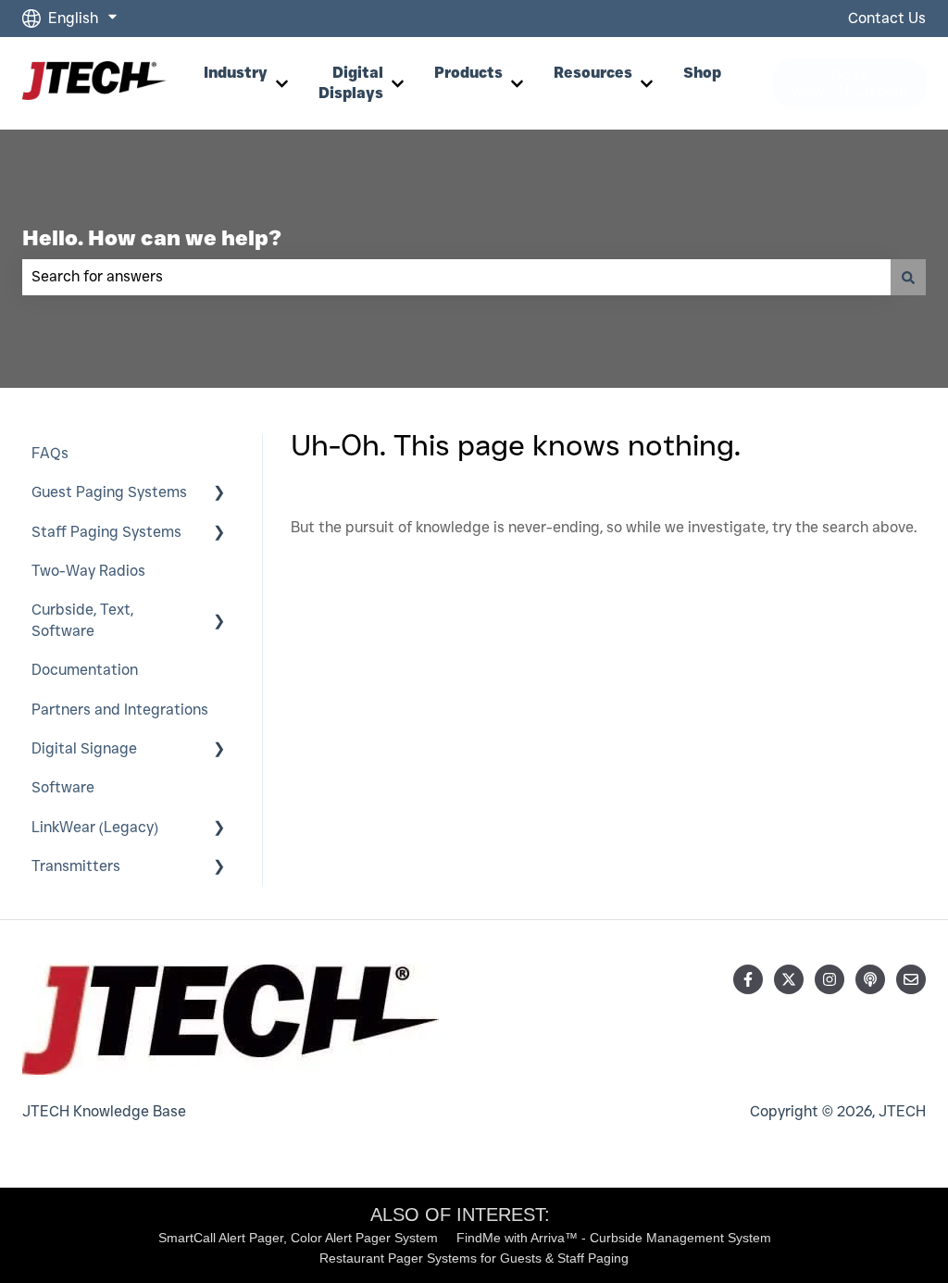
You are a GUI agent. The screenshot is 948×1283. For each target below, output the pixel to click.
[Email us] (911, 979)
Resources (593, 72)
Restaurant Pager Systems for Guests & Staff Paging (474, 1258)
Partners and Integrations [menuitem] (119, 709)
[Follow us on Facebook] (748, 979)
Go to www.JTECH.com (849, 83)
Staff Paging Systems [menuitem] (106, 532)
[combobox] (456, 276)
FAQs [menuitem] (50, 453)
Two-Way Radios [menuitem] (88, 570)
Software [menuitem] (62, 787)
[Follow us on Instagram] (829, 979)
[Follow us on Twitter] (789, 979)
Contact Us (887, 18)
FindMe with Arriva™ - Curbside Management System (613, 1237)
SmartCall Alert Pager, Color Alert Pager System (298, 1237)
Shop (702, 72)
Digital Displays (350, 83)
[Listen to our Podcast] (870, 979)
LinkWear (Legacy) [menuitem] (94, 827)
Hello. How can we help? (151, 238)
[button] (219, 494)
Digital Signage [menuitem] (84, 748)
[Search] (908, 276)
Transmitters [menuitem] (75, 866)
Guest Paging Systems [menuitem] (109, 492)
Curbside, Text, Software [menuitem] (82, 620)
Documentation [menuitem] (84, 670)
